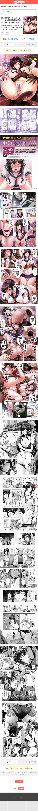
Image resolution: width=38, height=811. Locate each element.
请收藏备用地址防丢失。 (19, 39)
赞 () (20, 781)
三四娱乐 (21, 797)
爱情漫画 (7, 34)
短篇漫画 (21, 788)
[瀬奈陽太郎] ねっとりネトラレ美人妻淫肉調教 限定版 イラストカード (11, 20)
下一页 (33, 44)
